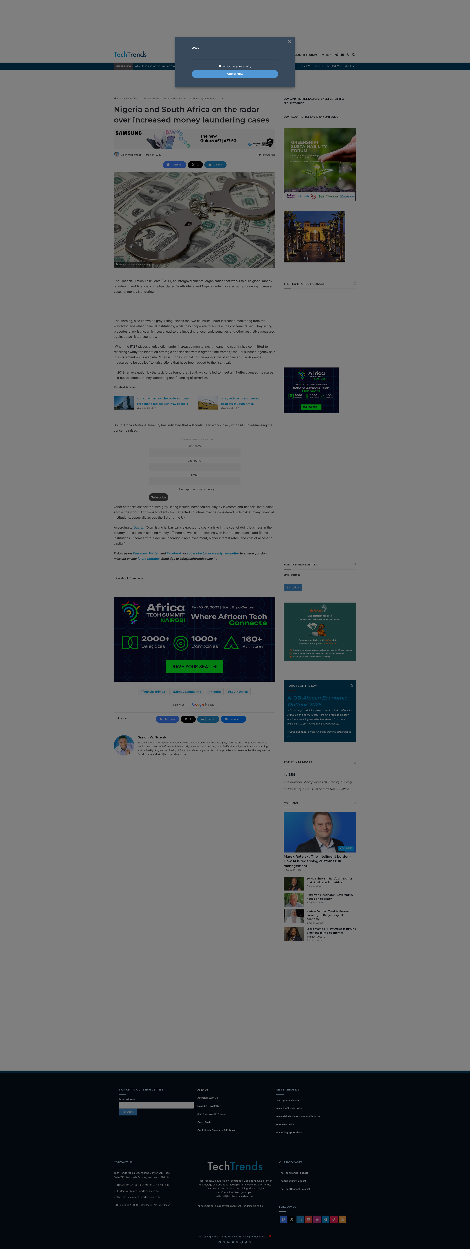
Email (195, 47)
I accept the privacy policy (236, 66)
